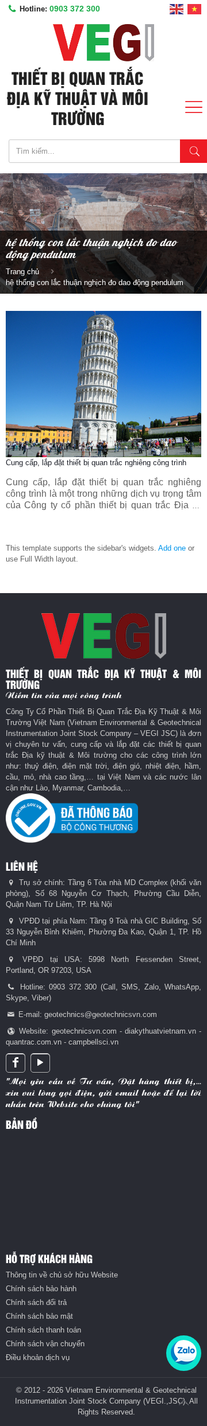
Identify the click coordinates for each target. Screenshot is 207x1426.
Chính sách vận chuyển (45, 1343)
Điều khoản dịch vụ (38, 1357)
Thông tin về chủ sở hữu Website (62, 1275)
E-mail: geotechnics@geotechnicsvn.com (86, 1014)
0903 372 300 (74, 8)
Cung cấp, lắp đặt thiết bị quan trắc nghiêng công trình (96, 462)
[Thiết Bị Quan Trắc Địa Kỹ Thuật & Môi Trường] (103, 42)
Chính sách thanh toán (43, 1330)
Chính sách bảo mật (39, 1316)
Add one (172, 548)
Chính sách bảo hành (41, 1288)
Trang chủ (22, 271)
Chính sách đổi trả (36, 1302)
